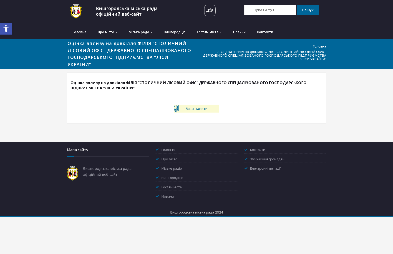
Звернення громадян (267, 159)
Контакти (265, 32)
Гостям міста (208, 32)
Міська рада (139, 32)
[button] (6, 29)
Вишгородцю (175, 32)
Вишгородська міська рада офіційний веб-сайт (127, 11)
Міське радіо (171, 168)
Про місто (106, 32)
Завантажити (196, 108)
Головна (79, 32)
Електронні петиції (265, 168)
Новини (239, 32)
